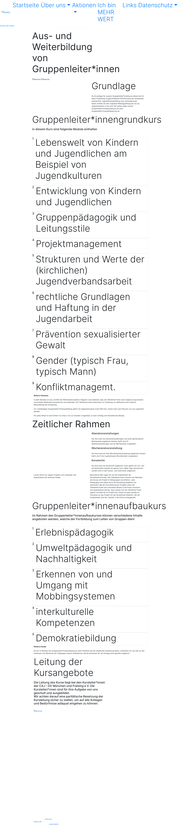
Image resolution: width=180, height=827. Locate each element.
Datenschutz (155, 5)
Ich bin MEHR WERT (107, 12)
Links (129, 5)
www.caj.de (53, 824)
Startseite (26, 5)
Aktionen (84, 5)
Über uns (53, 5)
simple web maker (7, 26)
